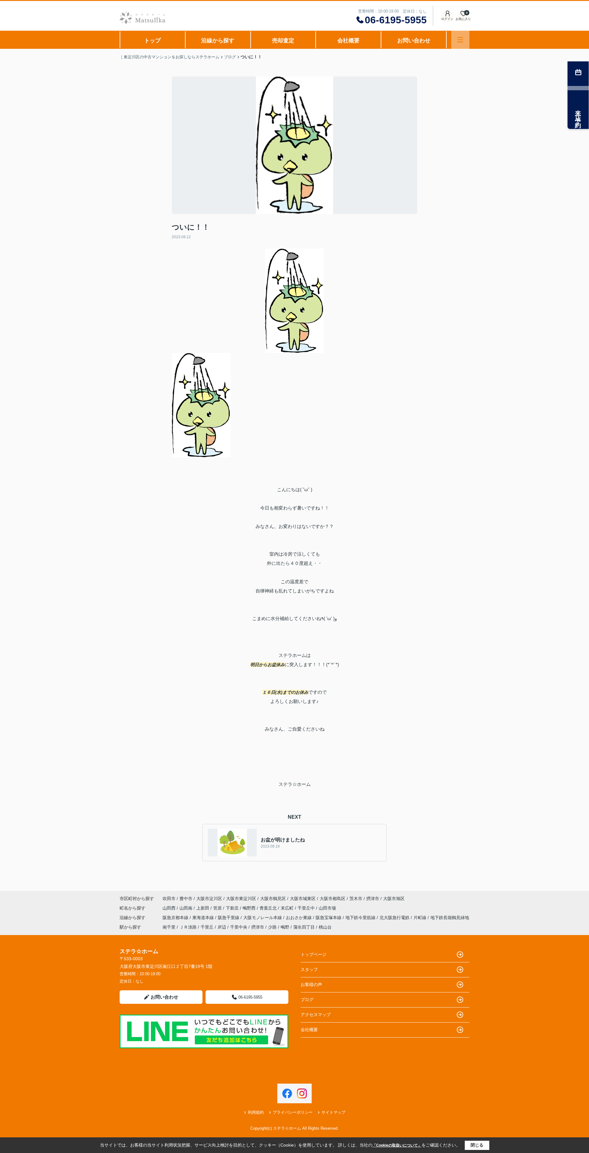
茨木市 (355, 898)
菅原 (218, 908)
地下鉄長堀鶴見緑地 (449, 917)
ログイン (447, 19)
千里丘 (207, 927)
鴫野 (285, 927)
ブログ (307, 999)
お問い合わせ (413, 40)
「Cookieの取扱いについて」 (397, 1145)
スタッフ (309, 969)
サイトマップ (333, 1112)
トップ (152, 40)
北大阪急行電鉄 (395, 917)
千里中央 (238, 927)
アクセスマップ (316, 1014)
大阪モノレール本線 (263, 917)
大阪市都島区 (332, 898)
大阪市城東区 (303, 898)
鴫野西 (250, 908)
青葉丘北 (269, 908)
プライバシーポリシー (293, 1112)
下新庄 (233, 908)
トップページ (313, 954)
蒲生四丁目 (304, 927)
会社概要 (348, 40)
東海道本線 (203, 917)
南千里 (169, 927)
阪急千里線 (229, 917)
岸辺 (222, 927)
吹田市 (169, 898)
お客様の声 (311, 984)
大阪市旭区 (394, 898)
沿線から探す (217, 40)
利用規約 (256, 1112)
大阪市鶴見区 (273, 898)
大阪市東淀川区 (241, 898)
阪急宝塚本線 (329, 917)
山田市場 (327, 908)
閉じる (477, 1145)
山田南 (186, 908)
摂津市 (372, 898)
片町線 (421, 917)
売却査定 (283, 40)
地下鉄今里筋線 (361, 917)
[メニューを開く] (460, 40)
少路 (272, 927)
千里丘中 (307, 908)
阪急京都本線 (176, 917)
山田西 (170, 908)
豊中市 (185, 898)
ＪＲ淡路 (188, 927)
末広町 (288, 908)
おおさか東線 (299, 917)
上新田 (203, 908)
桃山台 (325, 927)
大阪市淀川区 (209, 898)
